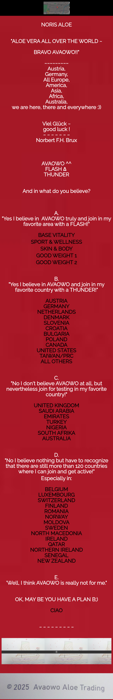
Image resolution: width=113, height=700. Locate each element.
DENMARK (56, 317)
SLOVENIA (56, 323)
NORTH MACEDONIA (56, 533)
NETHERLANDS (56, 312)
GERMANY (56, 306)
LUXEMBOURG (56, 495)
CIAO (56, 610)
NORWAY (56, 517)
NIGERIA (56, 427)
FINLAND (56, 506)
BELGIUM (56, 489)
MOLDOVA (56, 522)
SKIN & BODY (56, 249)
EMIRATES (56, 416)
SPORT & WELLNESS (56, 242)
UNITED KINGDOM (56, 405)
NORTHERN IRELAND (56, 550)
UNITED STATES (56, 350)
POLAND (56, 339)
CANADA (56, 345)
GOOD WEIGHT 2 (56, 262)
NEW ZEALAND (56, 561)
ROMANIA (56, 511)
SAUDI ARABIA (56, 411)
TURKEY (56, 422)
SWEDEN (56, 528)
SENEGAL (56, 555)
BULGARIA (56, 334)
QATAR (56, 544)
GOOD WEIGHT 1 (56, 255)
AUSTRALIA (56, 438)
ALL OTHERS (56, 361)
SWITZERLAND (56, 500)
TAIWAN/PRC (56, 356)
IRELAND (56, 539)
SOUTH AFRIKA (56, 433)
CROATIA (57, 328)
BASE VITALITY (56, 235)
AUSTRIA (56, 301)
